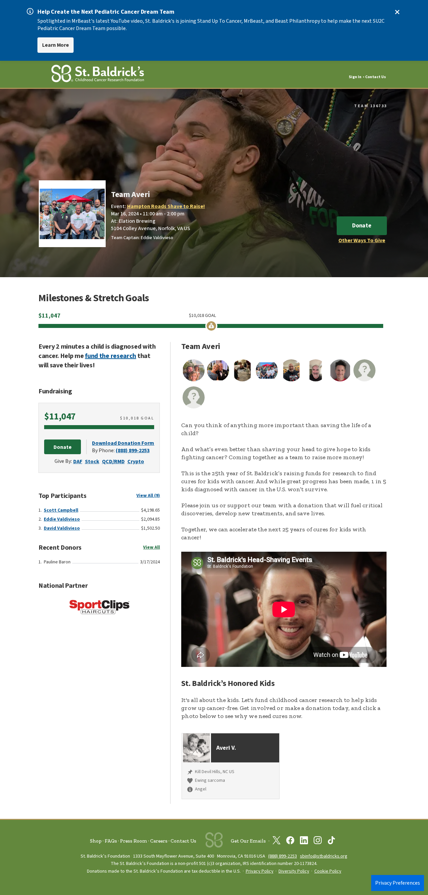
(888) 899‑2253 (282, 856)
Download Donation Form (123, 443)
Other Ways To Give (361, 240)
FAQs (111, 841)
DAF (77, 461)
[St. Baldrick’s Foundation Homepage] (97, 74)
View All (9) (148, 496)
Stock (92, 461)
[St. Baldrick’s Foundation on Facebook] (290, 841)
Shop (96, 841)
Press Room (133, 841)
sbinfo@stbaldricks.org (323, 856)
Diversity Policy (294, 871)
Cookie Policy (327, 871)
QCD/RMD (113, 461)
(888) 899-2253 (132, 450)
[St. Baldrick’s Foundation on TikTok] (331, 841)
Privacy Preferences (397, 883)
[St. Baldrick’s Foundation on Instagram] (318, 841)
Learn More (55, 45)
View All (151, 547)
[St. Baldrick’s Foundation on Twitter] (277, 841)
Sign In (355, 77)
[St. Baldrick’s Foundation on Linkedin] (304, 841)
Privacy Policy (260, 871)
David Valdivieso (62, 528)
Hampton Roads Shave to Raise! (166, 206)
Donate (361, 225)
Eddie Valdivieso (62, 519)
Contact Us (375, 77)
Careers (159, 841)
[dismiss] (397, 12)
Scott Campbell (61, 510)
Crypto (135, 461)
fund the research (110, 356)
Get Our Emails (248, 841)
